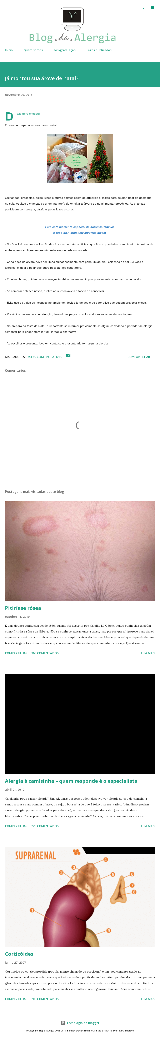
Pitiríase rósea (23, 607)
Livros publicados (98, 50)
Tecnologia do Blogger (82, 1023)
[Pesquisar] (142, 7)
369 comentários (45, 653)
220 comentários (45, 826)
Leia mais (148, 653)
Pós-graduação (65, 50)
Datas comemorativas (44, 357)
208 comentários (45, 999)
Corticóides (19, 953)
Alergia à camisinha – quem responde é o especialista (71, 780)
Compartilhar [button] (139, 357)
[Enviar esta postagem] (68, 357)
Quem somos (33, 50)
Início (9, 50)
